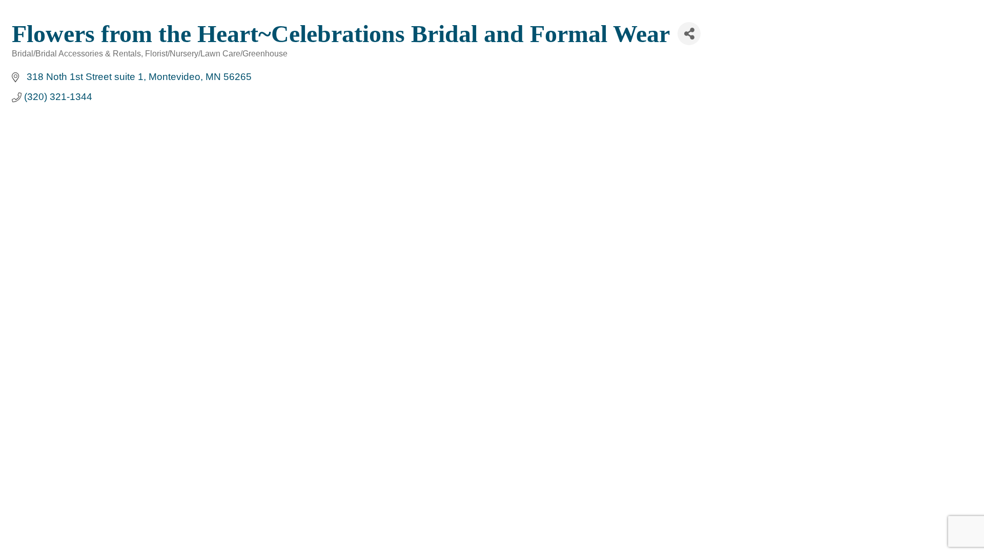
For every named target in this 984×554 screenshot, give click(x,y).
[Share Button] (689, 33)
